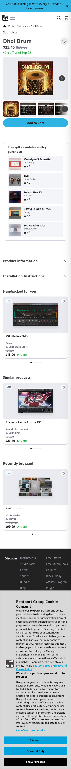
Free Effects (53, 558)
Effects (24, 570)
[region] (35, 679)
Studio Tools (27, 564)
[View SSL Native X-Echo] (35, 315)
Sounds (25, 576)
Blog (23, 588)
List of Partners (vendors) (31, 730)
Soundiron (10, 32)
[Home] (4, 26)
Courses (51, 570)
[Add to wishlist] (64, 41)
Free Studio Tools (57, 564)
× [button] (67, 6)
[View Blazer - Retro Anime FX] (35, 401)
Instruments (28, 558)
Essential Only (35, 751)
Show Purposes (35, 762)
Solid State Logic (18, 346)
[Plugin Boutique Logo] (5, 18)
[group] (35, 328)
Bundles (25, 582)
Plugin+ (51, 588)
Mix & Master (12, 515)
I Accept (35, 740)
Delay (8, 343)
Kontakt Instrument (18, 26)
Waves (12, 518)
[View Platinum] (35, 487)
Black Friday (53, 576)
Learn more (34, 8)
